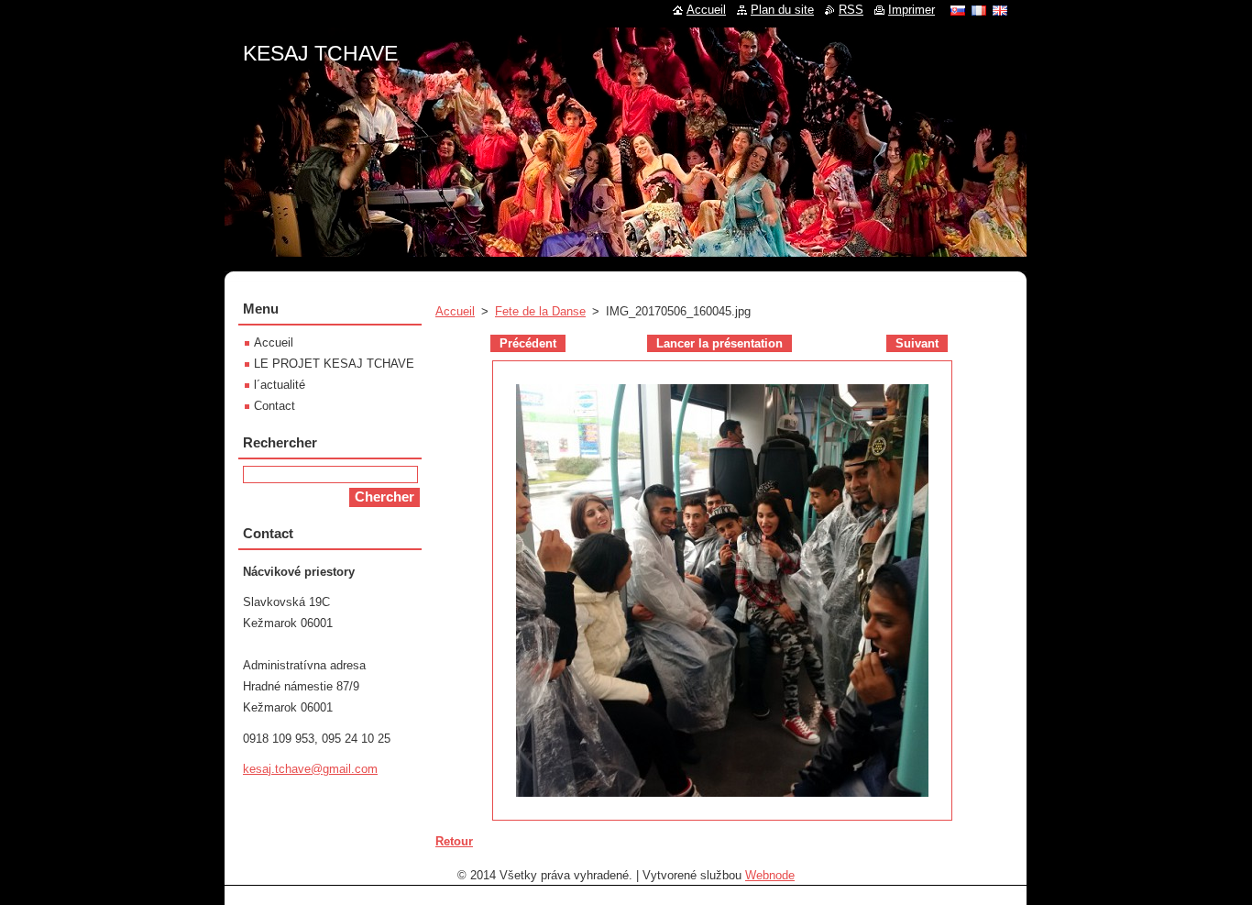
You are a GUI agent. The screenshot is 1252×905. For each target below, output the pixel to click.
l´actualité (279, 385)
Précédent (528, 343)
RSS (851, 10)
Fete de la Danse (540, 311)
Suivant (917, 343)
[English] (1000, 10)
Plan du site (782, 10)
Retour (454, 841)
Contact (274, 406)
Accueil (455, 311)
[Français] (979, 10)
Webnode (770, 875)
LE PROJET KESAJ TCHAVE (334, 363)
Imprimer (911, 10)
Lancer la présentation (719, 343)
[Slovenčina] (957, 10)
